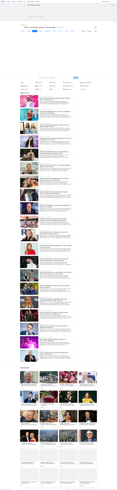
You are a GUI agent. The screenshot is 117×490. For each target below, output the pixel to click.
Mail (2, 489)
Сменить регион (60, 27)
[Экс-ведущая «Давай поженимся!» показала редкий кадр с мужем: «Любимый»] (29, 439)
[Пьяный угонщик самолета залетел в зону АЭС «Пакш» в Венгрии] (49, 458)
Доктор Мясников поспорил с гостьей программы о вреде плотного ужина (55, 165)
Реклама (10, 489)
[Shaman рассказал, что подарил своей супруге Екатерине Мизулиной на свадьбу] (68, 478)
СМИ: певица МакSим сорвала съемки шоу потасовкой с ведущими (52, 340)
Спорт (95, 31)
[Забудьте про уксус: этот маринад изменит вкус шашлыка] (49, 419)
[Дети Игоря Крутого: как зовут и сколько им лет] (29, 478)
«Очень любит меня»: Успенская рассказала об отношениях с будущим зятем (54, 232)
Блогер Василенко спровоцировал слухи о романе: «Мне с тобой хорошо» (55, 98)
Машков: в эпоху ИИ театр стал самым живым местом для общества (53, 326)
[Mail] (2, 1)
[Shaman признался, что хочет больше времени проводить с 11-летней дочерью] (88, 380)
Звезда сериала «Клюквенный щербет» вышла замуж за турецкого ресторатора (54, 192)
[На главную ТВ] (4, 1)
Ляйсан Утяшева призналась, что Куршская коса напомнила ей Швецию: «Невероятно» (54, 152)
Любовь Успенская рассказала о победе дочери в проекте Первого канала (54, 125)
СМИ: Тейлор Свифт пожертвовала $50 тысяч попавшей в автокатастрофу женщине (53, 299)
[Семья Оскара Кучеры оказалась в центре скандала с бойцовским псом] (88, 419)
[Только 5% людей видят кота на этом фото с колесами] (49, 478)
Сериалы (90, 31)
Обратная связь (112, 489)
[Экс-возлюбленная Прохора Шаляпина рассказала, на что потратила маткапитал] (88, 400)
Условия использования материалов (101, 489)
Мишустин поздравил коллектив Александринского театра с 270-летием (55, 206)
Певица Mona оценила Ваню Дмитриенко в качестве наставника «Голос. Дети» (55, 139)
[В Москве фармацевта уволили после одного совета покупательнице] (88, 478)
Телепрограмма (23, 24)
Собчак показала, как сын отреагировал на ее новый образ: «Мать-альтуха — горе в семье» (55, 273)
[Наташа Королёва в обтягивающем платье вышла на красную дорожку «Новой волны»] (68, 419)
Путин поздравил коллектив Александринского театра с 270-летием (54, 353)
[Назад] (112, 5)
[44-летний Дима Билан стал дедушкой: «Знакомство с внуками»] (29, 458)
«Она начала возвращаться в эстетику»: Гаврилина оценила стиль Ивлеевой (55, 112)
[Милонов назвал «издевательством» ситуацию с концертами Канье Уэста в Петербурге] (29, 419)
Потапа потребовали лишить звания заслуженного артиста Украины (55, 286)
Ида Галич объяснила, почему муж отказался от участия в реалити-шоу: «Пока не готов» (54, 259)
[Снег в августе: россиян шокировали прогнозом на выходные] (68, 439)
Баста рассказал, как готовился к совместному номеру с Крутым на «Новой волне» (54, 313)
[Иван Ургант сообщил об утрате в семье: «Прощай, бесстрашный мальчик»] (29, 400)
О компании (6, 489)
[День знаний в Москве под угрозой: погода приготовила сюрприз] (68, 400)
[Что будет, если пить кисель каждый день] (49, 400)
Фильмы (83, 31)
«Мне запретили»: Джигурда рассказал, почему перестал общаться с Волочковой (54, 179)
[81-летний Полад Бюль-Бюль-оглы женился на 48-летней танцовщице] (88, 439)
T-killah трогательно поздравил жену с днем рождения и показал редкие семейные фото (53, 219)
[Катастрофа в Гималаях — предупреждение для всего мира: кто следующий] (49, 380)
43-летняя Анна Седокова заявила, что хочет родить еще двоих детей (56, 246)
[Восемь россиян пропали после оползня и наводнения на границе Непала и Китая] (49, 439)
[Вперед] (115, 5)
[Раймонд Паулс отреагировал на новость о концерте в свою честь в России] (29, 380)
